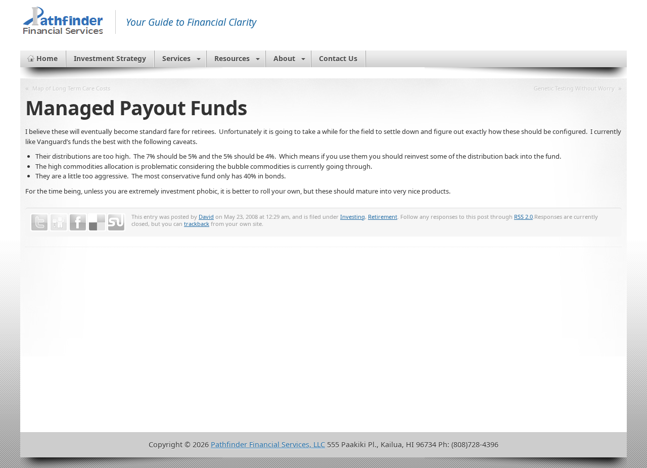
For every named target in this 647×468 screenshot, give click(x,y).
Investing (352, 216)
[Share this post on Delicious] (97, 222)
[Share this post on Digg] (59, 222)
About (284, 58)
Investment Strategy (110, 58)
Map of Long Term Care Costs (71, 88)
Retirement (382, 216)
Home (47, 58)
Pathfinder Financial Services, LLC (268, 444)
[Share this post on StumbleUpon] (116, 222)
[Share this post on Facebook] (78, 222)
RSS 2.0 (523, 216)
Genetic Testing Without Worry (574, 88)
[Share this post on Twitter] (39, 222)
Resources (232, 58)
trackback (196, 223)
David (206, 216)
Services (176, 58)
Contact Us (338, 58)
